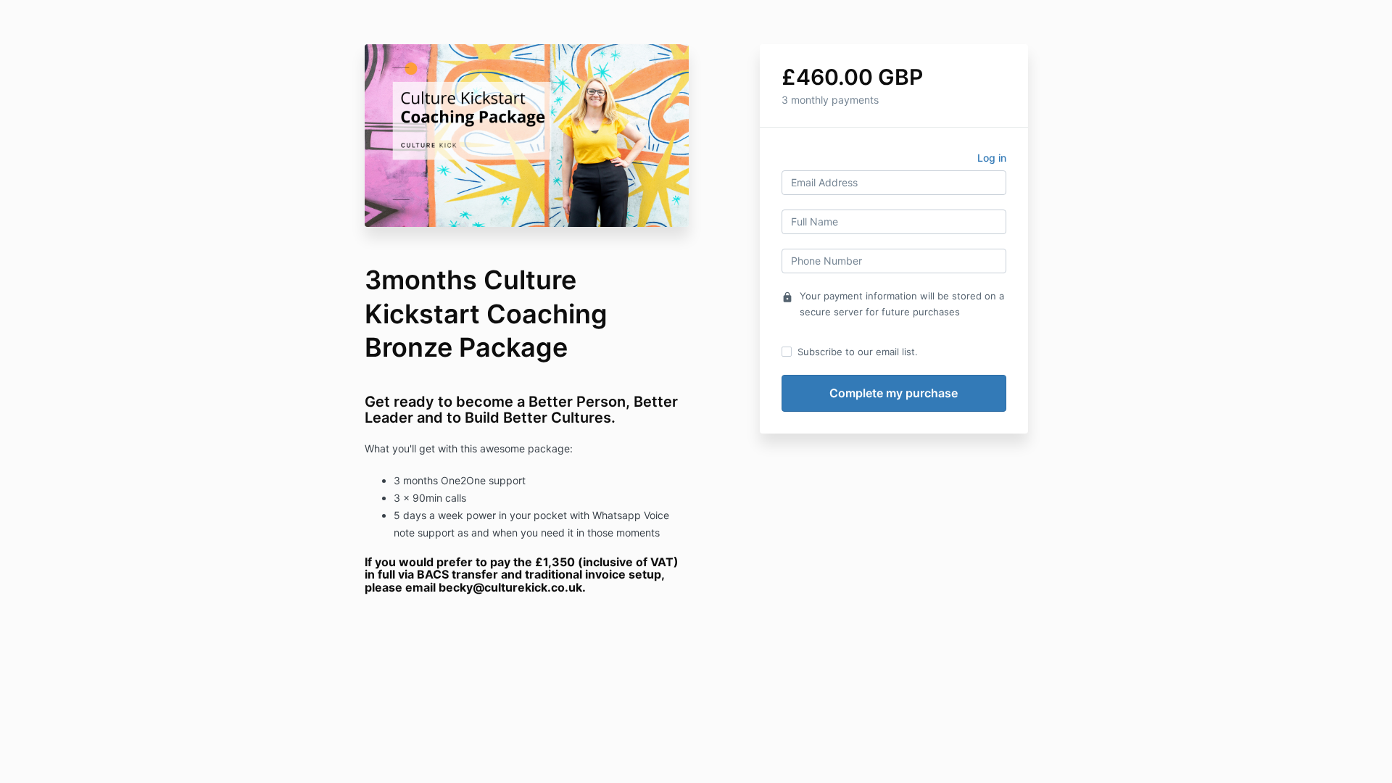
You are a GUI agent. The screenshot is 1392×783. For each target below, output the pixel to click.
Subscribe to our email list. (858, 351)
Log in (991, 158)
